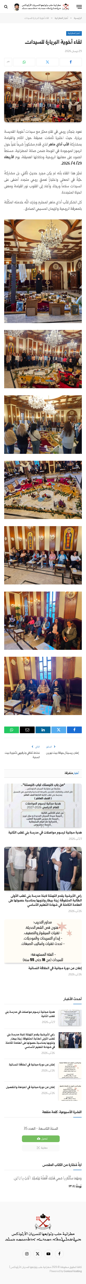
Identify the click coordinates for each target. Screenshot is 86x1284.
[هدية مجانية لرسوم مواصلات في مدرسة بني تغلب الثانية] (43, 805)
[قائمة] (79, 6)
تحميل (44, 1139)
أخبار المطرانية (74, 33)
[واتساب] (24, 62)
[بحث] (6, 6)
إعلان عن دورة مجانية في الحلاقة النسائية (55, 968)
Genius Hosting (73, 1271)
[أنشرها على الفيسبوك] (71, 62)
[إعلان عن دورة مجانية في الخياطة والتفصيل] (70, 1093)
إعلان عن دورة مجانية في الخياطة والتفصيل (30, 1087)
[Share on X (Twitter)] (47, 62)
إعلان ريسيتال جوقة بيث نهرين (62, 753)
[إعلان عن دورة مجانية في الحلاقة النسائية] (43, 941)
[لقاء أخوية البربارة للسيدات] (43, 96)
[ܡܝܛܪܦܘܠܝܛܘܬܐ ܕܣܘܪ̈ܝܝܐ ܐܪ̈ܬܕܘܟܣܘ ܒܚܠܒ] (41, 7)
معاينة (44, 1148)
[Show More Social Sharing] (8, 62)
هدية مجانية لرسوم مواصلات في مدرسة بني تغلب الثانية (45, 832)
